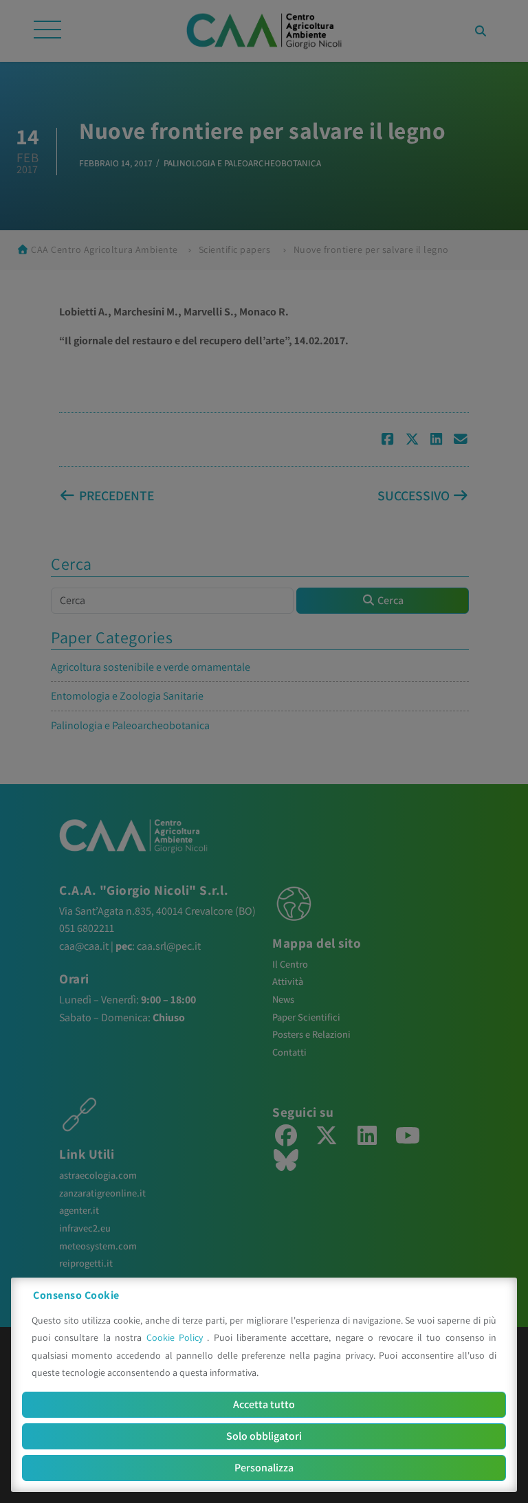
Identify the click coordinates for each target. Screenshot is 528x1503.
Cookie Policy (177, 1337)
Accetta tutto (264, 1404)
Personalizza (264, 1467)
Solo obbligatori (264, 1436)
